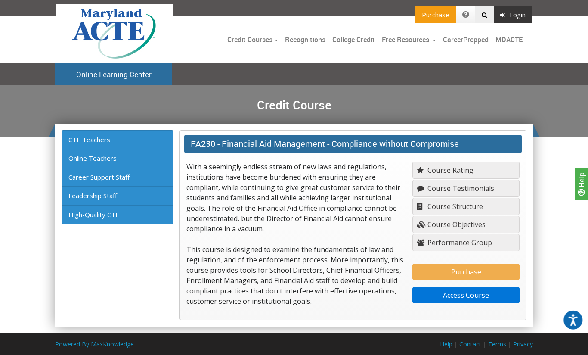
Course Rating (449, 170)
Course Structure (454, 206)
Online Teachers (92, 158)
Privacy (523, 344)
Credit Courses (249, 39)
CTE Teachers (89, 139)
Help (581, 180)
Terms (497, 344)
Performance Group (459, 242)
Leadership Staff (92, 195)
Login (518, 14)
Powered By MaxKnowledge (94, 344)
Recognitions (305, 39)
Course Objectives (456, 224)
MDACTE (509, 39)
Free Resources (405, 39)
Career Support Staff (99, 177)
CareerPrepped (466, 39)
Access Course (466, 295)
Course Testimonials (460, 188)
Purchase (435, 14)
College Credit (353, 39)
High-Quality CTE (93, 214)
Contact (470, 344)
